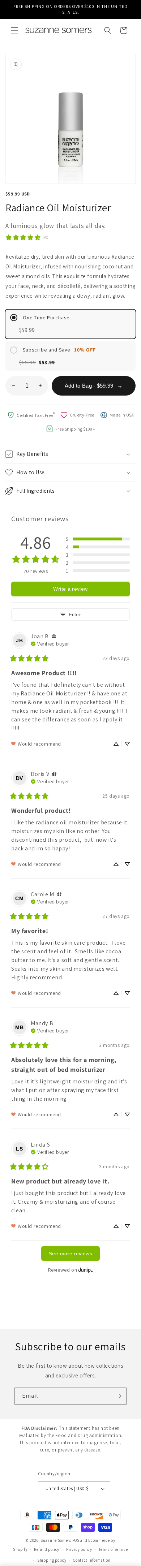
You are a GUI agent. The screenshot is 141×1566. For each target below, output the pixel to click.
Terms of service (113, 1549)
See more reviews (70, 1253)
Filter (75, 614)
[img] (54, 636)
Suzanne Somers (55, 1540)
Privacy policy (79, 1549)
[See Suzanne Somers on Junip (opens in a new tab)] (85, 1270)
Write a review (70, 589)
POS (76, 1540)
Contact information (91, 1560)
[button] (14, 30)
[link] (26, 237)
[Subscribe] (118, 1396)
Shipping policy (52, 1560)
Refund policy (46, 1549)
